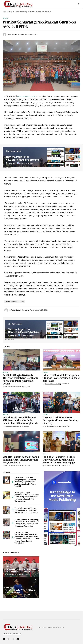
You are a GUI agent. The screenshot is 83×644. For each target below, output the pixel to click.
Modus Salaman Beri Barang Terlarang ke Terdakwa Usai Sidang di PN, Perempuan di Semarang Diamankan (26, 522)
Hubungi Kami (7, 633)
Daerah (5, 18)
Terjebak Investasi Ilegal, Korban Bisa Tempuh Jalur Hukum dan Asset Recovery (26, 510)
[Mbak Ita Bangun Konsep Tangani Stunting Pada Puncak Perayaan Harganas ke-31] (21, 441)
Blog (10, 11)
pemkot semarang (11, 301)
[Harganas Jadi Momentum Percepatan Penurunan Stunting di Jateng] (61, 402)
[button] (78, 4)
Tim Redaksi (17, 633)
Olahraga (9, 587)
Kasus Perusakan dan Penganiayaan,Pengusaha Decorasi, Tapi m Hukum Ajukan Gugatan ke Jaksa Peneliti (25, 481)
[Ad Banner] (41, 157)
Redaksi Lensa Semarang (13, 574)
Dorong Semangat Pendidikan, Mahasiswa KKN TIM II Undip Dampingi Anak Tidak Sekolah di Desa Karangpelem (26, 496)
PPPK (22, 301)
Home (4, 11)
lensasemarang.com (26, 96)
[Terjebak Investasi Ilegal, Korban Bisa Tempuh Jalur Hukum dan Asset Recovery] (6, 510)
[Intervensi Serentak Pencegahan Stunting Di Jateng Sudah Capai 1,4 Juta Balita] (61, 359)
